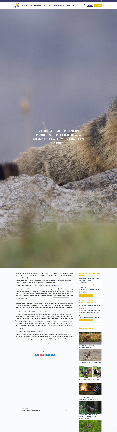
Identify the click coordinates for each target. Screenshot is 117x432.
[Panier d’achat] (81, 5)
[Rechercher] (85, 5)
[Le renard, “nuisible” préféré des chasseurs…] (90, 338)
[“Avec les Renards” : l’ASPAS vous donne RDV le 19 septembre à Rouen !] (90, 355)
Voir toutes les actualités (86, 295)
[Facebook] (37, 355)
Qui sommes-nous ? (27, 5)
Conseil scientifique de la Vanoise (61, 297)
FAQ (73, 5)
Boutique (68, 5)
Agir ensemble (58, 5)
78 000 (50, 338)
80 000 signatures (53, 280)
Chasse (69, 147)
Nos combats (47, 5)
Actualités (37, 5)
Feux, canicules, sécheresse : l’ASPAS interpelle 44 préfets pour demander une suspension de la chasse (89, 397)
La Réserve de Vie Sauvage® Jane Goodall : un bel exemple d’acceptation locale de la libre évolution (90, 312)
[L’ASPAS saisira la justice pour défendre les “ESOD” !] (90, 372)
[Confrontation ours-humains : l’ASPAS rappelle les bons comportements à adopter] (90, 407)
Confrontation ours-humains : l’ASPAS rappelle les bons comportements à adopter (88, 416)
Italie (28, 288)
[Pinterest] (42, 355)
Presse (65, 147)
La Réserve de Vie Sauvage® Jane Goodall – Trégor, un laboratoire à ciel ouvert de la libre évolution (90, 307)
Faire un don (98, 5)
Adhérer (90, 5)
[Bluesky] (53, 355)
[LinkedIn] (48, 355)
